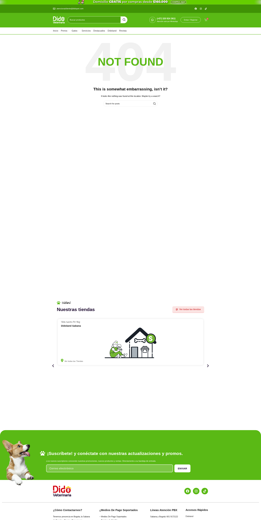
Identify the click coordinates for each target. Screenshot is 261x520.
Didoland (189, 516)
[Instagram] (196, 491)
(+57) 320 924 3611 (166, 18)
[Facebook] (187, 491)
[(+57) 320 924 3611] (152, 19)
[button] (53, 366)
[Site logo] (59, 20)
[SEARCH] (124, 19)
